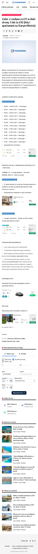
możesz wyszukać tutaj (19, 256)
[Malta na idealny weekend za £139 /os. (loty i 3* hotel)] (7, 498)
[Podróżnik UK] (19, 2)
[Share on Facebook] (6, 31)
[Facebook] (10, 405)
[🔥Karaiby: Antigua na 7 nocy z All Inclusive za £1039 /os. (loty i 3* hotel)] (7, 469)
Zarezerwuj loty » (8, 102)
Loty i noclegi (7, 15)
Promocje (17, 15)
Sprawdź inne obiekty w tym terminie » (18, 192)
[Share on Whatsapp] (12, 31)
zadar (18, 341)
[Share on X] (9, 31)
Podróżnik (5, 35)
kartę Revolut (13, 262)
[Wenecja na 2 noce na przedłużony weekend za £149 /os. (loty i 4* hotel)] (7, 516)
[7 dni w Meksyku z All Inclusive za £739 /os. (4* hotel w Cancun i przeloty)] (7, 459)
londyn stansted (7, 341)
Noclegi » (23, 106)
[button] (3, 2)
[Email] (18, 31)
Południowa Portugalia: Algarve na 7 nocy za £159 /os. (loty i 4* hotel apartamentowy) (24, 438)
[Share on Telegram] (15, 31)
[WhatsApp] (10, 412)
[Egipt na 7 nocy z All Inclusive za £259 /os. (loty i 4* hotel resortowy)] (7, 480)
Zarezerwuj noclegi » (9, 180)
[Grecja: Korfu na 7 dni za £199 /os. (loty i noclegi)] (7, 429)
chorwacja (10, 338)
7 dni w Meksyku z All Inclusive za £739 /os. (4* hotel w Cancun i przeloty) (23, 458)
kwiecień (17, 338)
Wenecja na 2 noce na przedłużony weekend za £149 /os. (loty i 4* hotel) (24, 516)
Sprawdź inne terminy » (12, 145)
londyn (23, 338)
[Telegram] (27, 405)
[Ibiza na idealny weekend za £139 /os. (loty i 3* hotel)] (7, 507)
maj (14, 341)
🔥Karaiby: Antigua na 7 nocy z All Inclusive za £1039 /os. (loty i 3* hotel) (23, 469)
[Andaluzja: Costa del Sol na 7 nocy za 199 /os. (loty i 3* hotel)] (7, 449)
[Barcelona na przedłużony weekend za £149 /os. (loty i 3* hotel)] (7, 527)
